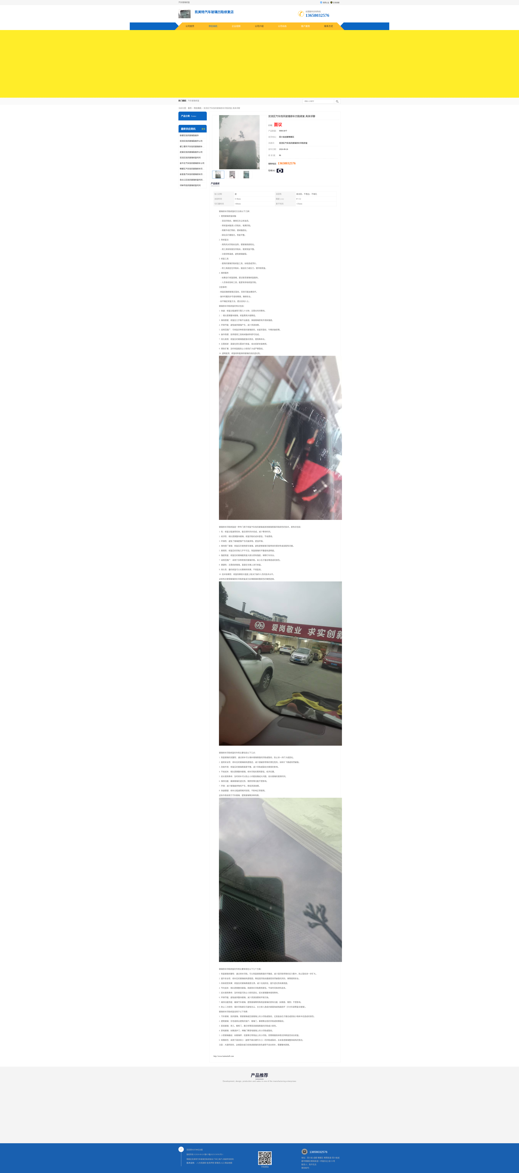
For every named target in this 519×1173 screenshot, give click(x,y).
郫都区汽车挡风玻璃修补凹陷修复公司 (192, 169)
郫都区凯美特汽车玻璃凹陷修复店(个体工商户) (205, 1159)
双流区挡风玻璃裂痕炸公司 (191, 141)
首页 (190, 108)
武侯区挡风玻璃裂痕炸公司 (191, 152)
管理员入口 (219, 1163)
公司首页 (190, 26)
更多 (203, 129)
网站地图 (228, 1163)
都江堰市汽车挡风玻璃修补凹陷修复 (192, 147)
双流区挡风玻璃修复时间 (190, 158)
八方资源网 (201, 1163)
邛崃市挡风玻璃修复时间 (190, 185)
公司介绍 (259, 26)
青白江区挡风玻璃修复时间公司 (192, 180)
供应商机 (213, 26)
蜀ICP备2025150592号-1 (213, 1154)
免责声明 (210, 1163)
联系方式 (328, 26)
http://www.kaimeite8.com (224, 1056)
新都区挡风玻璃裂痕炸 (189, 135)
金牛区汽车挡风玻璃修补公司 (192, 163)
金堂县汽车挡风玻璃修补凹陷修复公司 (192, 174)
